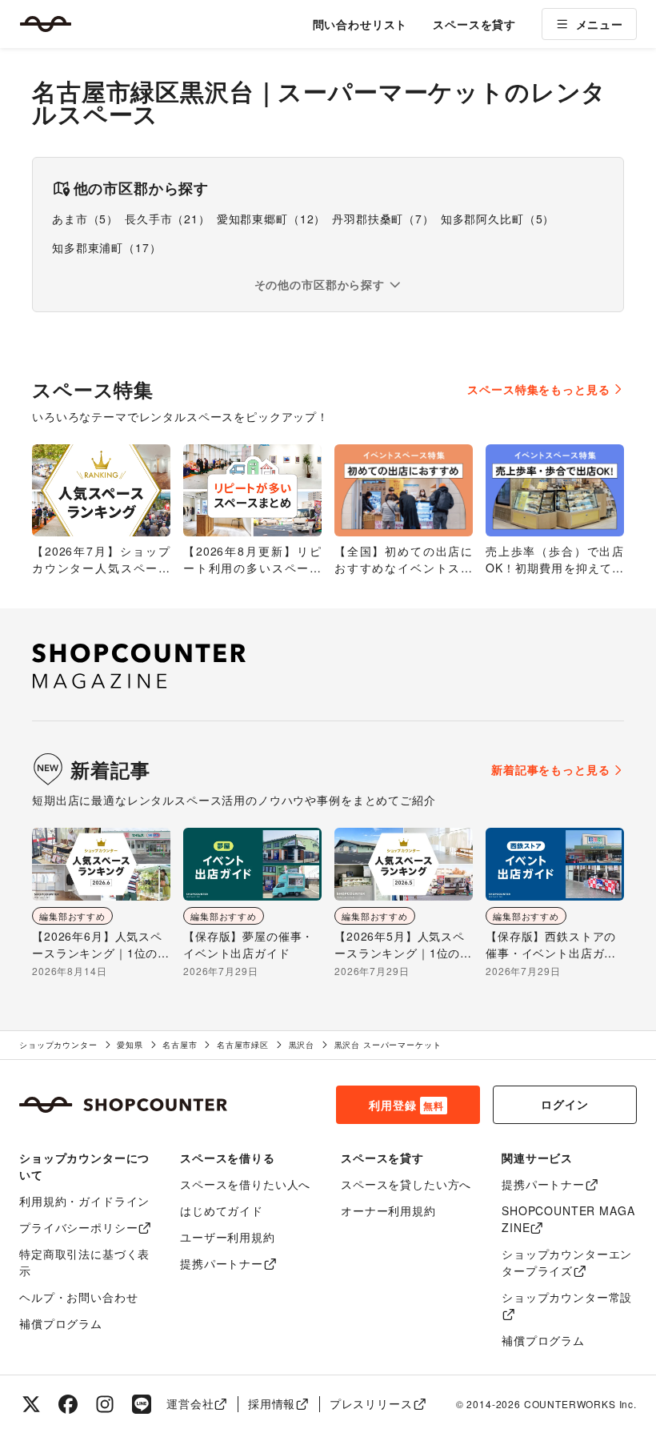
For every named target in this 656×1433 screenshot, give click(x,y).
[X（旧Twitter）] (31, 1404)
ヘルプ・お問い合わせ (78, 1297)
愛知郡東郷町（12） (271, 219)
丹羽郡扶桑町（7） (383, 219)
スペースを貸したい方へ (406, 1184)
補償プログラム (60, 1323)
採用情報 (271, 1403)
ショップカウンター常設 (567, 1297)
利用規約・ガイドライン (84, 1201)
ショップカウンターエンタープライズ (567, 1262)
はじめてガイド (221, 1210)
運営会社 (190, 1403)
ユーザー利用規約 (227, 1237)
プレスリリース (371, 1403)
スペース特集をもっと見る (538, 389)
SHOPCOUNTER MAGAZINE (568, 1218)
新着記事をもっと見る (550, 769)
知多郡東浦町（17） (106, 247)
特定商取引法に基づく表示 (84, 1262)
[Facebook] (68, 1404)
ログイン (564, 1104)
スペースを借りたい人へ (245, 1184)
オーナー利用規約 (388, 1210)
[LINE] (142, 1404)
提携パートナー (221, 1263)
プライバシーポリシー (78, 1227)
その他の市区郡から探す (319, 284)
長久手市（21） (167, 219)
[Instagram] (105, 1404)
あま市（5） (85, 219)
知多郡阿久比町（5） (497, 219)
